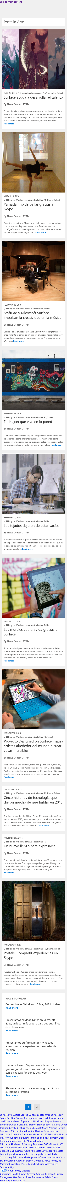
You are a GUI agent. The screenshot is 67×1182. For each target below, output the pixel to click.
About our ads (17, 1180)
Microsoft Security (23, 1144)
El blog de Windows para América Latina (38, 93)
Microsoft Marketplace (25, 1157)
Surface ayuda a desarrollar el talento (33, 97)
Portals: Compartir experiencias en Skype (31, 955)
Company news (42, 1160)
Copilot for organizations (29, 1118)
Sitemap (31, 1173)
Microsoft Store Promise (44, 1127)
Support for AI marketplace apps (24, 1154)
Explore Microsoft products (18, 1121)
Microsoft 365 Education (45, 1134)
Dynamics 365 (40, 1144)
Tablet (60, 93)
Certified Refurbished (20, 1127)
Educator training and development (39, 1137)
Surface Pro (6, 1114)
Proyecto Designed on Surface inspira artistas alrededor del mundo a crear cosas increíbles (33, 746)
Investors (15, 1163)
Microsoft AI (6, 1144)
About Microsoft (24, 1160)
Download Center (16, 1124)
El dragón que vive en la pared (28, 421)
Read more (9, 123)
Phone (50, 200)
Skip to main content (11, 1)
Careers (11, 1160)
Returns (56, 1124)
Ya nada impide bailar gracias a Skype (28, 206)
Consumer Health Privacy (13, 1173)
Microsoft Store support (38, 1124)
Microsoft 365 (56, 1144)
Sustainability (7, 1167)
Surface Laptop (20, 1114)
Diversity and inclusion (32, 1163)
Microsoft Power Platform (13, 1147)
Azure (27, 1150)
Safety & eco (51, 1177)
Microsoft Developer (41, 1150)
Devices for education (46, 1131)
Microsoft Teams (36, 1147)
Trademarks (38, 1177)
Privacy (59, 1173)
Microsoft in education (23, 1131)
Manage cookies (8, 1177)
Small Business (15, 1150)
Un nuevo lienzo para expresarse (29, 845)
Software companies (47, 1157)
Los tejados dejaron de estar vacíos (31, 525)
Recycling (5, 1180)
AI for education (35, 1141)
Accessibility (51, 1163)
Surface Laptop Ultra (39, 1114)
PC (45, 200)
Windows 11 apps (42, 1121)
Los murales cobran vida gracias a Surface (30, 631)
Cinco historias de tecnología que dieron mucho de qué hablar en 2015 (33, 799)
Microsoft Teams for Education (16, 1134)
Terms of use (24, 1177)
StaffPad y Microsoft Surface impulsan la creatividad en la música (32, 315)
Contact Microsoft (45, 1173)
